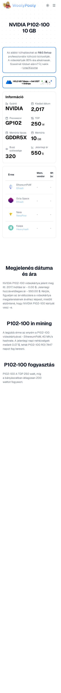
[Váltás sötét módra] (47, 5)
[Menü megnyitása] (54, 5)
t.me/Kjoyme (30, 67)
